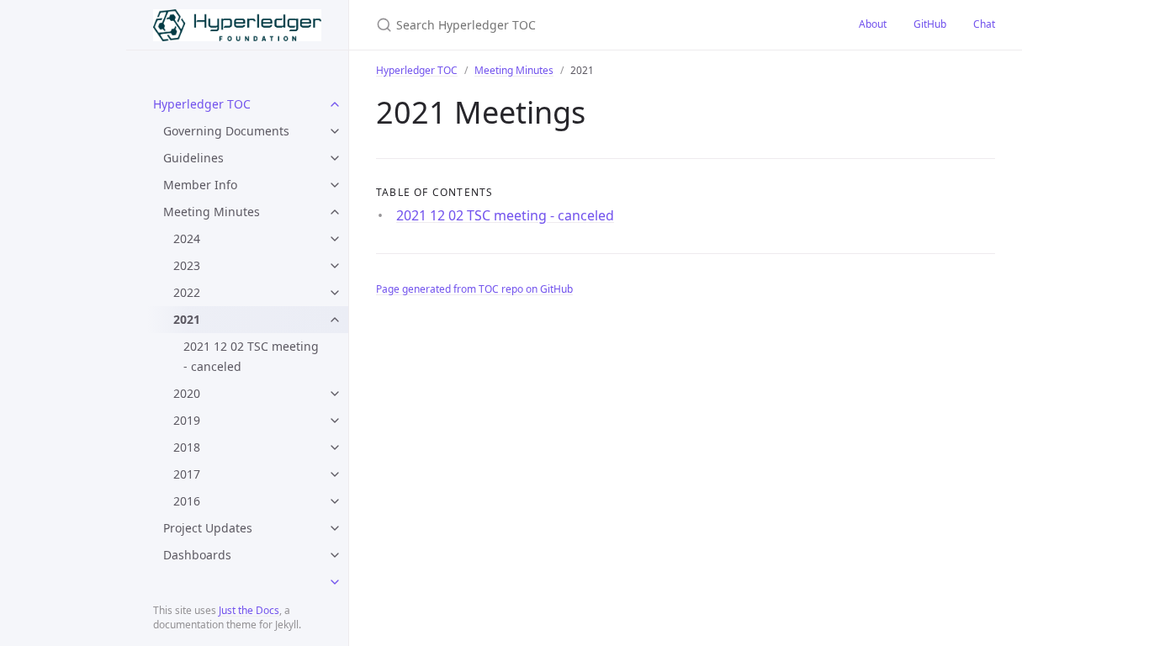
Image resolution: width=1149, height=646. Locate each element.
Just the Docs (249, 610)
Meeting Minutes (211, 212)
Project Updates (207, 528)
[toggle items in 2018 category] (334, 447)
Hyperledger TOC (202, 104)
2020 (186, 393)
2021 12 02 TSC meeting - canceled (251, 356)
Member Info (200, 185)
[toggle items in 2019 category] (334, 420)
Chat (984, 24)
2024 (186, 238)
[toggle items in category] (334, 582)
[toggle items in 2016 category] (334, 501)
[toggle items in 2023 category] (334, 265)
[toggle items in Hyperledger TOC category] (334, 104)
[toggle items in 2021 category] (334, 319)
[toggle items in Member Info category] (334, 185)
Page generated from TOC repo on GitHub (474, 289)
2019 (186, 420)
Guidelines (193, 158)
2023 (186, 265)
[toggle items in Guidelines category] (334, 158)
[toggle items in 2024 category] (334, 238)
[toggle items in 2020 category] (334, 393)
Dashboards (197, 555)
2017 (186, 474)
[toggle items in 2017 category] (334, 474)
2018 (186, 447)
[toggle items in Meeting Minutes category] (334, 212)
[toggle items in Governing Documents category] (334, 131)
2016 (186, 501)
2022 (186, 292)
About (873, 24)
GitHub (929, 24)
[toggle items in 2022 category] (334, 292)
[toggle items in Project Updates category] (334, 528)
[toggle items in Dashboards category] (334, 555)
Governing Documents (226, 131)
